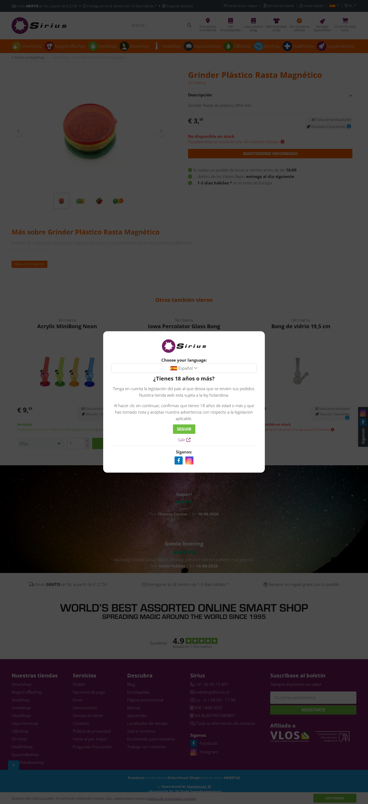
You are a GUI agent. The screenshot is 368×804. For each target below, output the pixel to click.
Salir (182, 440)
